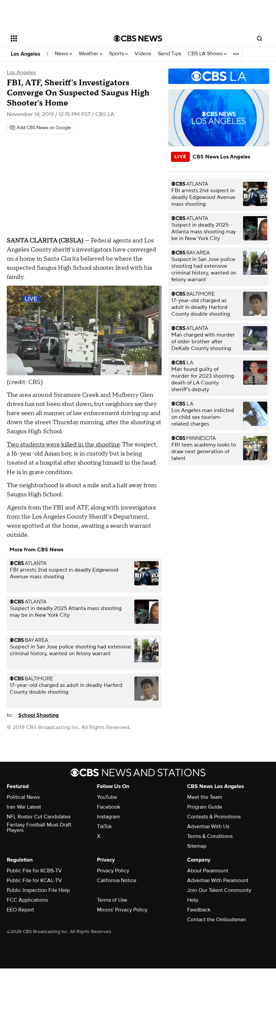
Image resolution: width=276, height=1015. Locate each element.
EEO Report (20, 909)
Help (192, 900)
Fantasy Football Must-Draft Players (39, 827)
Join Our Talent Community (219, 890)
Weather (89, 54)
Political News (23, 797)
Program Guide (204, 807)
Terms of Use (112, 900)
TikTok (104, 826)
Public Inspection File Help (38, 890)
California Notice (116, 880)
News (62, 54)
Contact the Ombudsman (216, 919)
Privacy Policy (113, 870)
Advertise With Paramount (217, 880)
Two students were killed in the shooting (63, 444)
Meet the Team (204, 797)
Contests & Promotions (214, 816)
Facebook (108, 807)
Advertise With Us (208, 826)
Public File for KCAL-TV (34, 880)
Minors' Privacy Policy (122, 909)
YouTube (107, 797)
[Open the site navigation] (53, 38)
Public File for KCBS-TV (34, 870)
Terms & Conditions (210, 836)
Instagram (108, 816)
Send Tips (169, 54)
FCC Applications (27, 900)
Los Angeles (25, 54)
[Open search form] (259, 38)
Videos (143, 54)
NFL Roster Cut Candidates (38, 816)
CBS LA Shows (206, 54)
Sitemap (196, 846)
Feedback (198, 909)
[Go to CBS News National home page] (138, 38)
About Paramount (207, 870)
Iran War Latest (24, 807)
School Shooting (38, 715)
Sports (117, 54)
